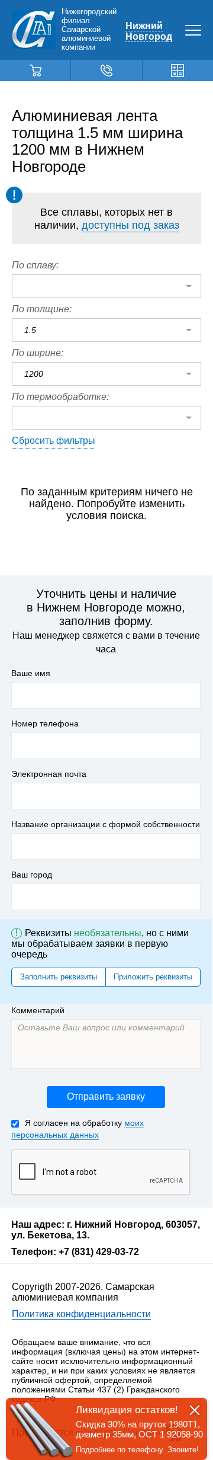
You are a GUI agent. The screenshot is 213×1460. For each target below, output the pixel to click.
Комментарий (37, 1010)
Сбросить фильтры (53, 441)
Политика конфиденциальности (81, 1314)
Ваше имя (30, 673)
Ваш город (31, 874)
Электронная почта (48, 774)
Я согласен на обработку (77, 1128)
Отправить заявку (106, 1096)
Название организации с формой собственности (105, 824)
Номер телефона (45, 723)
